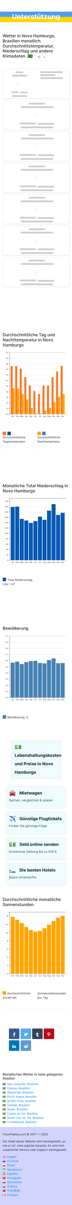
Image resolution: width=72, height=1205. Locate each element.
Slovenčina (13, 1182)
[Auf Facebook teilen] (14, 1034)
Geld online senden (39, 844)
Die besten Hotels (37, 870)
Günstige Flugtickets (40, 818)
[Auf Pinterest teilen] (49, 1034)
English (11, 1157)
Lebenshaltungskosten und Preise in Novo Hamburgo (38, 764)
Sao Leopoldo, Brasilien (22, 1084)
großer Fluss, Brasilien (21, 1101)
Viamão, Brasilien (18, 1105)
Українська (14, 1169)
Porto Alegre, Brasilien (22, 1096)
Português (13, 1178)
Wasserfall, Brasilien (20, 1092)
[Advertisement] (36, 314)
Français (12, 1195)
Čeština (11, 1186)
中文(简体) (13, 1190)
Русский (12, 1161)
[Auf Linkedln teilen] (14, 1045)
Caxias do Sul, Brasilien (22, 1113)
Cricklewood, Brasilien (22, 1122)
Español (12, 1173)
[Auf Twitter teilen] (26, 1034)
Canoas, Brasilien (18, 1088)
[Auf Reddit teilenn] (26, 1045)
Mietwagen (30, 793)
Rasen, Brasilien (17, 1109)
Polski (10, 1165)
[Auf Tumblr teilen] (37, 1034)
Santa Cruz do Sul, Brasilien (25, 1117)
